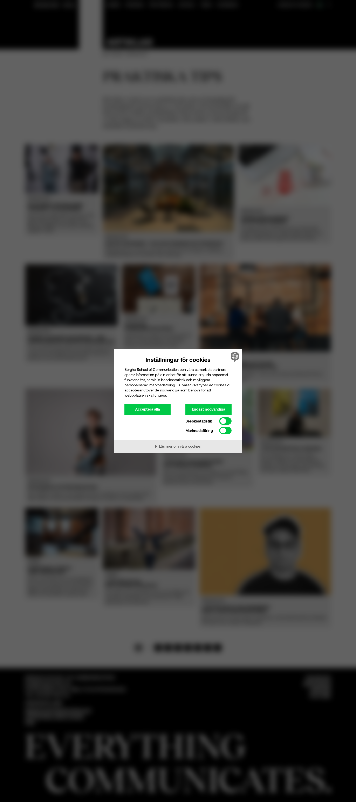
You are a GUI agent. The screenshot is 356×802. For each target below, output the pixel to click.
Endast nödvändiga (208, 409)
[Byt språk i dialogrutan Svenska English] (234, 357)
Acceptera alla (147, 409)
